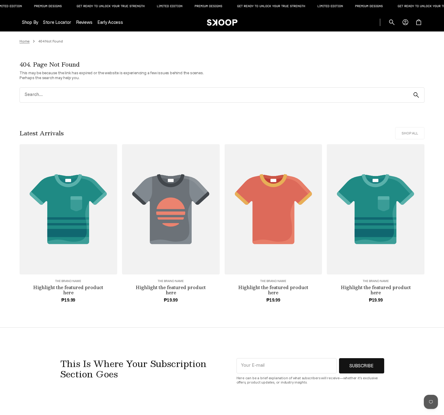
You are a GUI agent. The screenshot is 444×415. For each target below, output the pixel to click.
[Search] (416, 95)
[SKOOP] (222, 22)
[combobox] (214, 95)
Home (25, 41)
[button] (392, 22)
